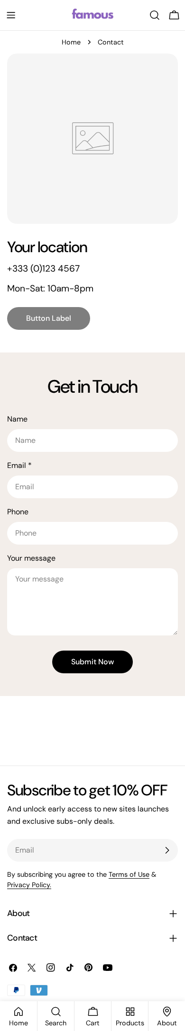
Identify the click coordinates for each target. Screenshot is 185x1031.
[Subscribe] (167, 850)
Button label (48, 318)
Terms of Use (129, 874)
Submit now (92, 662)
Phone (17, 512)
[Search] (154, 15)
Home (71, 42)
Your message (31, 558)
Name (17, 419)
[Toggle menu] (10, 15)
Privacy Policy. (29, 885)
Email (19, 465)
